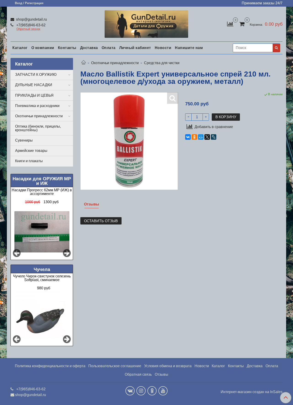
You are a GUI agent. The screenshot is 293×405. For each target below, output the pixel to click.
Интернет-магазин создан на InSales (251, 392)
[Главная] (83, 63)
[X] (207, 137)
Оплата (109, 48)
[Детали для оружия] (146, 23)
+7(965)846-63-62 (30, 25)
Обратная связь (138, 374)
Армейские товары (31, 151)
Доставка (89, 48)
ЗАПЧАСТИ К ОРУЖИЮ (36, 75)
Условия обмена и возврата (168, 366)
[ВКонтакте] (188, 137)
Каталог (20, 48)
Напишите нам (189, 48)
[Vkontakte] (130, 390)
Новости (163, 48)
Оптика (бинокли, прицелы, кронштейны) (38, 128)
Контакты (67, 48)
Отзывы (161, 374)
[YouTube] (163, 390)
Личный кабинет (135, 48)
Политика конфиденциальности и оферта (50, 366)
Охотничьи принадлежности (115, 63)
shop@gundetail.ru (31, 19)
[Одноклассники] (194, 137)
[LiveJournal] (213, 137)
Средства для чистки (161, 63)
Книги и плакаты (29, 161)
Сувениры (24, 140)
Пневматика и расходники (37, 106)
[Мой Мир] (200, 137)
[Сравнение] (230, 24)
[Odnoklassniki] (152, 390)
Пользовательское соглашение (114, 366)
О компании (42, 48)
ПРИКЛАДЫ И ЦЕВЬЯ (34, 95)
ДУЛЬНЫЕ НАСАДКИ (33, 85)
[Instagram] (141, 390)
